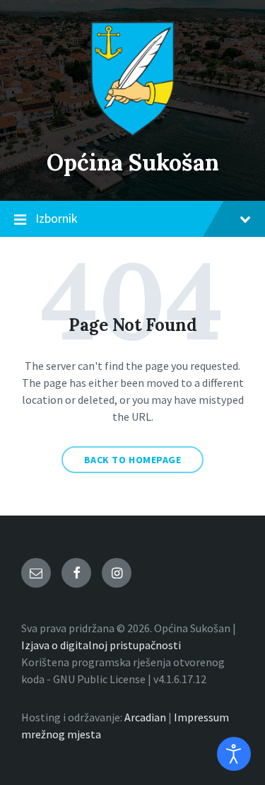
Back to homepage (133, 459)
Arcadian (145, 717)
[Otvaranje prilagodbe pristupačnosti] (234, 754)
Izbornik (56, 218)
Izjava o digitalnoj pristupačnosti (101, 645)
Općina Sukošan (133, 162)
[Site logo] (132, 132)
